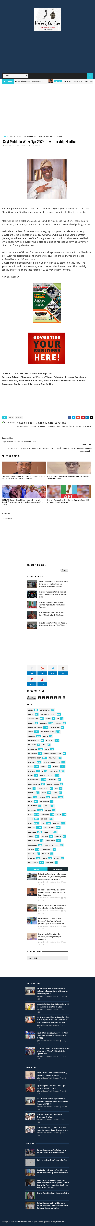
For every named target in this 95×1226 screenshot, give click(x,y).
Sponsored (32, 845)
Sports (31, 849)
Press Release (49, 828)
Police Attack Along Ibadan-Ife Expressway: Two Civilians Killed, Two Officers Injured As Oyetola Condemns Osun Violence (52, 876)
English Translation (52, 753)
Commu (58, 723)
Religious (32, 832)
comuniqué (54, 727)
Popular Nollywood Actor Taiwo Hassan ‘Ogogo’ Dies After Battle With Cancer (51, 613)
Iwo (29, 788)
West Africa (33, 862)
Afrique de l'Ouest (48, 714)
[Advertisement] (47, 52)
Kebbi (55, 793)
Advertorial (45, 710)
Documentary (33, 740)
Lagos (54, 797)
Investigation (34, 784)
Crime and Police (47, 732)
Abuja (30, 710)
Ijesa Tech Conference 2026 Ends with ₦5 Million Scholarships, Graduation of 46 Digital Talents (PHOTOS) (52, 1035)
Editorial (32, 745)
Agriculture (33, 719)
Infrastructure (46, 775)
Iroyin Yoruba (53, 784)
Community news (35, 727)
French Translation (52, 762)
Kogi (30, 797)
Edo (44, 745)
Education (32, 749)
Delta (45, 736)
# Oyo (11, 417)
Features (41, 81)
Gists (30, 767)
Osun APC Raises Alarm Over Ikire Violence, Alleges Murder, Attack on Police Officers (53, 624)
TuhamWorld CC (61, 1221)
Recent (37, 869)
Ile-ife (30, 775)
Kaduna (31, 793)
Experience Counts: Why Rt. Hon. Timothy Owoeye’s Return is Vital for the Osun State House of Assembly (23, 477)
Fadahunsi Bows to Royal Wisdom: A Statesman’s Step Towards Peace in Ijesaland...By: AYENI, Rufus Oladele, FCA (51, 921)
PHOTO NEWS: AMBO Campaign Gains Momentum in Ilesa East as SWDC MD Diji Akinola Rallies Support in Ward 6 (53, 1051)
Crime (30, 732)
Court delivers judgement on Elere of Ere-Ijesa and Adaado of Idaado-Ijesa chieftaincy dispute (52, 1171)
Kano (44, 793)
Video (44, 858)
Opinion (44, 819)
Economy (49, 740)
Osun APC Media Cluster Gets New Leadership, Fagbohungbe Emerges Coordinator (68, 477)
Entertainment (34, 758)
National (32, 810)
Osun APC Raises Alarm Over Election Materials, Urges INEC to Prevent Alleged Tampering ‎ (68, 501)
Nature (48, 810)
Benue (48, 719)
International (34, 780)
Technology (46, 849)
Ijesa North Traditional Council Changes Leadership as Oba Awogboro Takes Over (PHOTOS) (53, 1005)
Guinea (44, 767)
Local (46, 806)
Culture (31, 736)
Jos (56, 788)
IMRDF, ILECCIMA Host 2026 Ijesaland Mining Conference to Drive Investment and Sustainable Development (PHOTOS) (53, 584)
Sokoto (58, 836)
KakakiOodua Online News (22, 1221)
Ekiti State (32, 753)
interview (52, 780)
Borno (31, 723)
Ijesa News (54, 771)
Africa (30, 714)
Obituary (45, 815)
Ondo (30, 819)
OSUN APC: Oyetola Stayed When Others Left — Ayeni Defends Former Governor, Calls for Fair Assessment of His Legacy (22, 502)
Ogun (59, 815)
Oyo (11, 136)
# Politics (19, 417)
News (30, 815)
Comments (57, 869)
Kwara (42, 797)
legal (30, 801)
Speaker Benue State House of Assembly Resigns (53, 1193)
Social (30, 836)
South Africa (33, 841)
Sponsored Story (51, 845)
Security (47, 832)
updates (31, 858)
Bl (58, 719)
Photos (56, 823)
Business (43, 723)
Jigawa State (43, 788)
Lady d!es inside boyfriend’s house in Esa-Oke (52, 1160)
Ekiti (47, 749)
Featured (52, 758)
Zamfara (49, 862)
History (31, 771)
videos (56, 858)
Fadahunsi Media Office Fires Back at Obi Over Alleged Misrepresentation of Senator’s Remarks (52, 1128)
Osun (30, 823)
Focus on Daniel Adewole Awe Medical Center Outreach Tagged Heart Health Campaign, (51, 1151)
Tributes (45, 854)
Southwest (50, 841)
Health (56, 767)
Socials (45, 836)
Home (6, 136)
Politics (18, 136)
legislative (44, 801)
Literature (32, 806)
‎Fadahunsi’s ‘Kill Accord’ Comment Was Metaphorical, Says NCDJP (49, 1115)
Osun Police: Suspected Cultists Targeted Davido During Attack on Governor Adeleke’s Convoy (53, 594)
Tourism (31, 854)
